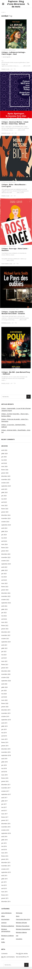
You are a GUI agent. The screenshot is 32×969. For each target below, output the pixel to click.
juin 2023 (4, 573)
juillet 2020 (4, 687)
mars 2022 (4, 622)
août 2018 (4, 758)
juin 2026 (4, 457)
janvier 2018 (4, 781)
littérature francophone (8, 50)
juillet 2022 (4, 609)
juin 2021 (4, 651)
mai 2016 (4, 846)
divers (17, 916)
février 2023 (4, 586)
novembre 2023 (5, 557)
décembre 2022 (5, 593)
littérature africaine (21, 922)
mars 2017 (4, 814)
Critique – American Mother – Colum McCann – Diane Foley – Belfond (15, 123)
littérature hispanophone (23, 929)
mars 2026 (4, 466)
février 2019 (4, 742)
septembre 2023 (6, 564)
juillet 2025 (4, 492)
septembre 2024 (6, 525)
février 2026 (4, 470)
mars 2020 (4, 700)
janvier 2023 (4, 590)
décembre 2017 (5, 784)
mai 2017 (4, 807)
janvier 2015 (4, 898)
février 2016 (4, 856)
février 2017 (4, 817)
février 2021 (4, 664)
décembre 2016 (5, 823)
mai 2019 (4, 732)
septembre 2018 (6, 755)
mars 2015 (4, 892)
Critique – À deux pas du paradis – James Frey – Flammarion (15, 420)
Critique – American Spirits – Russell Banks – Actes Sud (15, 431)
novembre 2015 (5, 866)
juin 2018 (4, 765)
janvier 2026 (4, 473)
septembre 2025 (6, 486)
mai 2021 (4, 655)
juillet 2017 (4, 801)
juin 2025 (4, 495)
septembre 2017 (6, 794)
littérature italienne (21, 932)
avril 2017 (4, 810)
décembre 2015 (5, 862)
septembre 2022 (6, 603)
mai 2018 (4, 768)
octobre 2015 (5, 869)
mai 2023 (4, 577)
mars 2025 (4, 505)
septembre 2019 (6, 720)
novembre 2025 (5, 479)
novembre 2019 (5, 713)
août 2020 (4, 684)
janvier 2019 (4, 745)
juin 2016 (4, 843)
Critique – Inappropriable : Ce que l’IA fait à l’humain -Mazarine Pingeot (16, 409)
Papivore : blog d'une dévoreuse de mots (16, 4)
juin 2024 (4, 534)
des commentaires (8, 957)
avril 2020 (4, 697)
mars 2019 (4, 739)
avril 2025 (4, 502)
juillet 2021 (4, 648)
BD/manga (19, 913)
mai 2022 (4, 616)
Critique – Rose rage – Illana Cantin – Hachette (15, 249)
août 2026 (4, 450)
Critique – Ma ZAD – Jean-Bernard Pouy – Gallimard (16, 373)
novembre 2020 (5, 674)
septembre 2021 (6, 642)
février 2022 (4, 625)
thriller (3, 942)
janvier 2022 (4, 629)
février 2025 (4, 509)
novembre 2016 (5, 827)
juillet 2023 (4, 570)
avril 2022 (4, 619)
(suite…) (4, 380)
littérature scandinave (7, 935)
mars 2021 (4, 661)
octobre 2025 (5, 483)
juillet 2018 (4, 762)
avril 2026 (4, 463)
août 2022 (4, 606)
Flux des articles (22, 953)
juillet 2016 (4, 840)
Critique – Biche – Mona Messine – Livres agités (14, 185)
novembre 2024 (5, 518)
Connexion (4, 953)
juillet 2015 (4, 879)
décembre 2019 (5, 710)
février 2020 (4, 703)
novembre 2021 (5, 635)
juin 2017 (4, 804)
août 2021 (4, 645)
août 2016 (4, 836)
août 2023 (4, 567)
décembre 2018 (5, 749)
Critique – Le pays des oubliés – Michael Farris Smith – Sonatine (13, 313)
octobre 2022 (5, 599)
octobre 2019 (5, 716)
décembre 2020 (5, 671)
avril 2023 (4, 580)
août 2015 (4, 875)
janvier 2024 (4, 551)
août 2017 (4, 797)
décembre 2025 (5, 476)
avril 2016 (4, 849)
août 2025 (4, 489)
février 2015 (4, 895)
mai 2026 (4, 460)
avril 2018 (4, 771)
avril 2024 (4, 541)
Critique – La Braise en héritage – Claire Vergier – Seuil (14, 53)
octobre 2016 (5, 830)
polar (2, 939)
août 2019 (4, 723)
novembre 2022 (5, 596)
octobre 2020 (5, 677)
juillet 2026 (4, 453)
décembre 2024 (5, 515)
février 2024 (4, 547)
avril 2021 (4, 658)
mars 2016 (4, 853)
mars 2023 (4, 583)
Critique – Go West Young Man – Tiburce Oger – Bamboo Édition (15, 415)
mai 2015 (4, 885)
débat (3, 916)
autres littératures (6, 913)
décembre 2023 (5, 554)
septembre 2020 (6, 681)
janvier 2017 (4, 820)
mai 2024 (4, 538)
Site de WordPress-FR (22, 957)
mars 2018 (4, 775)
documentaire (5, 119)
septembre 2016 (6, 833)
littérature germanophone (5, 930)
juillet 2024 (4, 531)
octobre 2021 (5, 638)
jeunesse (3, 922)
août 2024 (4, 528)
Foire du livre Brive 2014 (23, 919)
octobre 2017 (5, 791)
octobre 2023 (5, 560)
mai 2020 (4, 694)
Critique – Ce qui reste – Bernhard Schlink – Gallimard (13, 426)
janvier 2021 (4, 668)
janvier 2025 (4, 512)
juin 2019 (4, 729)
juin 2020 (4, 690)
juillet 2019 (4, 726)
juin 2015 (4, 882)
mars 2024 (4, 544)
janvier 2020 (4, 706)
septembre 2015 (6, 872)
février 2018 (4, 778)
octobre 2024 (5, 521)
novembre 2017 (5, 788)
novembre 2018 (5, 752)
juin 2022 (4, 612)
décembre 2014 (5, 901)
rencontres (19, 939)
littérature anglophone (17, 119)
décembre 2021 (5, 632)
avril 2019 (4, 736)
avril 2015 (4, 888)
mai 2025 (4, 499)
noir (17, 309)
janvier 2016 (4, 859)
